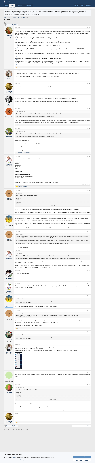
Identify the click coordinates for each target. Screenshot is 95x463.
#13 (89, 283)
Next (15, 24)
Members (28, 5)
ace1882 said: (19, 298)
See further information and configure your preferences (18, 460)
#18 (89, 372)
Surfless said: (19, 234)
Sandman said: (19, 193)
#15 (89, 310)
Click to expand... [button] (52, 205)
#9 (89, 216)
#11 (89, 250)
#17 (89, 344)
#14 (89, 296)
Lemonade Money (9, 22)
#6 (89, 128)
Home (6, 5)
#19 (89, 384)
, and (23, 152)
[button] (24, 5)
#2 (89, 70)
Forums (12, 5)
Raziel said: (18, 253)
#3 (89, 83)
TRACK (16, 36)
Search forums (13, 7)
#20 (89, 413)
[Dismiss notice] (89, 11)
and (22, 186)
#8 (89, 190)
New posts (6, 7)
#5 (89, 108)
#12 (89, 270)
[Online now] (9, 135)
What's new (19, 5)
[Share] (88, 27)
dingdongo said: (19, 111)
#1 (89, 27)
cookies (14, 457)
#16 (89, 332)
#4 (89, 96)
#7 (89, 156)
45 (12, 24)
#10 (89, 231)
